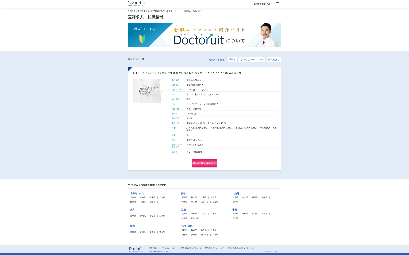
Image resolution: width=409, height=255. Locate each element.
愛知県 (152, 216)
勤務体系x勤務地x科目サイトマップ (240, 248)
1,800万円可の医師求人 (246, 128)
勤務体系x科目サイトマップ (191, 248)
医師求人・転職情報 (192, 11)
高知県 (162, 232)
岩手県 (152, 197)
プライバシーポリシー (169, 248)
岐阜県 (133, 216)
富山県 (245, 197)
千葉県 (232, 59)
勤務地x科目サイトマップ (214, 248)
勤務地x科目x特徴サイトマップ (160, 251)
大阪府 (204, 214)
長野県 (235, 202)
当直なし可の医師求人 (221, 128)
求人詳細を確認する (204, 163)
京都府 (194, 214)
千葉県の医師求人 (195, 85)
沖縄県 (215, 235)
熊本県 (213, 230)
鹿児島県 (204, 235)
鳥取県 (235, 214)
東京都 (194, 202)
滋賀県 (184, 214)
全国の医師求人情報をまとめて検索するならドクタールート (154, 11)
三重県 (162, 216)
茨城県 (184, 197)
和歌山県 (195, 218)
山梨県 (215, 202)
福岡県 (184, 230)
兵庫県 (213, 214)
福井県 (264, 197)
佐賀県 (194, 230)
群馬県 (204, 197)
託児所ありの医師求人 (197, 128)
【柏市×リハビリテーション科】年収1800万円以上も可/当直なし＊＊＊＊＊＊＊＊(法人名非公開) (186, 73)
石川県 (255, 197)
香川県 (143, 232)
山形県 (143, 202)
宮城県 (162, 197)
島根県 (245, 214)
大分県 (184, 235)
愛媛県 (152, 232)
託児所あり (274, 59)
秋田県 (133, 202)
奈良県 (184, 218)
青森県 (143, 197)
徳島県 (133, 232)
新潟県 (235, 197)
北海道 (133, 197)
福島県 (152, 202)
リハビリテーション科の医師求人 (202, 104)
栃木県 (194, 197)
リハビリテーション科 (251, 59)
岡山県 (255, 214)
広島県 (264, 214)
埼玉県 (213, 197)
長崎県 (204, 230)
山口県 (235, 218)
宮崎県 (194, 235)
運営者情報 (153, 248)
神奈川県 (204, 202)
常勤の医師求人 (193, 80)
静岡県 (143, 216)
